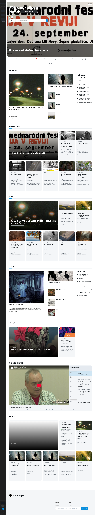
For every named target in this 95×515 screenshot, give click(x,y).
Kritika (57, 505)
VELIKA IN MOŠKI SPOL (83, 287)
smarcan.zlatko (27, 17)
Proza (70, 502)
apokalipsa (27, 7)
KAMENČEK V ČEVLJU (83, 295)
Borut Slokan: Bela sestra (84, 91)
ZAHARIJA (81, 278)
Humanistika (14, 126)
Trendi (12, 416)
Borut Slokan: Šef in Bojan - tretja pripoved (84, 88)
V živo (16, 59)
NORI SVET (81, 284)
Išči (24, 59)
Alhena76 (34, 17)
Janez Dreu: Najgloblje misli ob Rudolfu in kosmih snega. (85, 103)
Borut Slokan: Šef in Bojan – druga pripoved (84, 95)
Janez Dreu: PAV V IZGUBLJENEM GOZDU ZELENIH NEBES (85, 79)
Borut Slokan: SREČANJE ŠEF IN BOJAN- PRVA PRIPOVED (85, 99)
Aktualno (13, 70)
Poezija (12, 197)
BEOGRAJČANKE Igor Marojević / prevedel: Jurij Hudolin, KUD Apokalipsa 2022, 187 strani (85, 291)
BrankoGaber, (21, 17)
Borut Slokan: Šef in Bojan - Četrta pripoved (84, 84)
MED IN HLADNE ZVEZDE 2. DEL (85, 281)
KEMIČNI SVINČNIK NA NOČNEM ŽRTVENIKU (83, 275)
